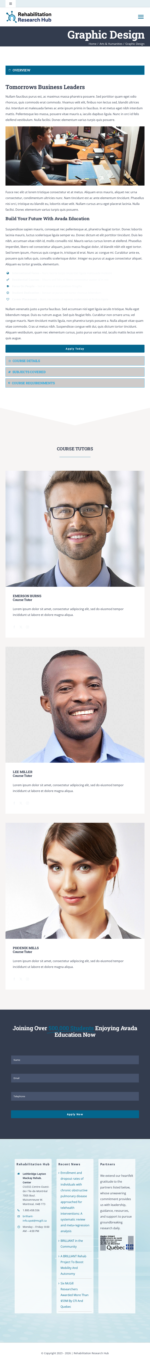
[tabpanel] (75, 216)
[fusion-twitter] (20, 627)
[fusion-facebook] (14, 627)
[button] (103, 1243)
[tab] (75, 70)
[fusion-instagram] (27, 627)
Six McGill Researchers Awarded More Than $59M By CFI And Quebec (75, 1295)
